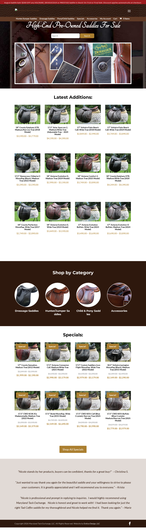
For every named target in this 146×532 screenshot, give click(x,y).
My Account (105, 19)
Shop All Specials (73, 449)
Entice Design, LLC (92, 523)
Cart (115, 19)
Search (87, 36)
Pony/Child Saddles (65, 19)
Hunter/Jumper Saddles (26, 19)
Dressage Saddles (47, 19)
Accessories (92, 19)
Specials (80, 19)
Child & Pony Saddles (88, 312)
